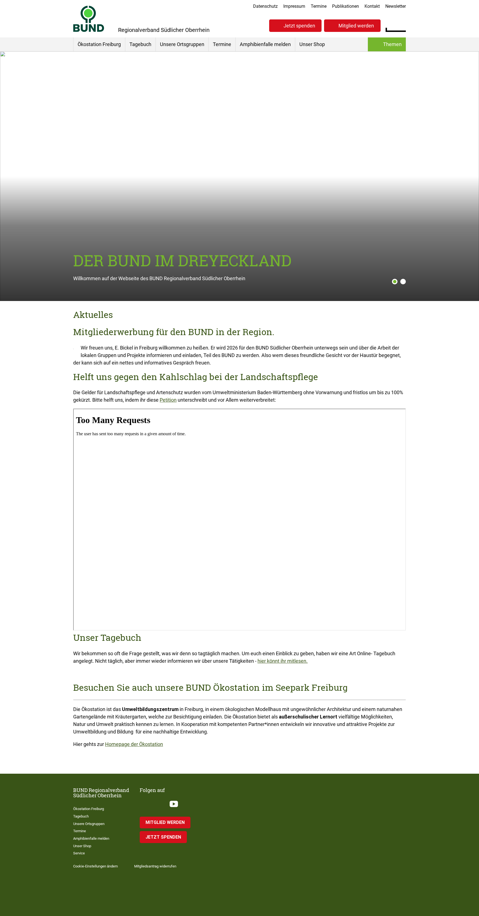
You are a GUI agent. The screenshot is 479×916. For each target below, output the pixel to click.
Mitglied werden (356, 26)
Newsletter (395, 6)
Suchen (401, 25)
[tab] (393, 281)
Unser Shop (312, 44)
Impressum (294, 6)
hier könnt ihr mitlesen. (283, 661)
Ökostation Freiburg (99, 44)
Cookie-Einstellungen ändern (95, 866)
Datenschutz (265, 6)
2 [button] (403, 281)
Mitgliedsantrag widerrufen (155, 866)
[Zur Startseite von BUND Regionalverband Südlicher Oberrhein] (88, 19)
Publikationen (345, 6)
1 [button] (395, 281)
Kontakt (372, 6)
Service (79, 853)
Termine (319, 6)
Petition (168, 400)
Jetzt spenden (299, 26)
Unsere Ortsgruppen (182, 44)
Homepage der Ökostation (134, 744)
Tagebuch (140, 44)
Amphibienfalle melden (265, 44)
